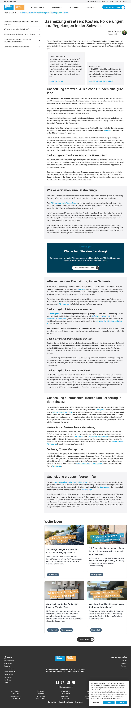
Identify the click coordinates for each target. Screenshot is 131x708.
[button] (38, 7)
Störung (6, 683)
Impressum (79, 702)
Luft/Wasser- (79, 437)
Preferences (96, 702)
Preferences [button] (116, 698)
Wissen (14, 13)
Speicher (7, 666)
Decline (109, 702)
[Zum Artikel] (64, 535)
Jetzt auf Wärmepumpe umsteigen (101, 81)
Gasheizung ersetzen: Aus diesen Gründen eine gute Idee (21, 23)
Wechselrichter (9, 669)
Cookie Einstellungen (66, 702)
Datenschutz (52, 702)
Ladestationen (8, 674)
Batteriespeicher (9, 671)
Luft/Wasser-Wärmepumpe (102, 316)
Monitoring (7, 680)
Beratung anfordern (56, 81)
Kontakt (123, 669)
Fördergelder (74, 7)
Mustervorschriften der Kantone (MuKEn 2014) (70, 482)
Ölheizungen (81, 289)
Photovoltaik (55, 7)
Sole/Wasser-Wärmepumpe (57, 319)
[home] (14, 7)
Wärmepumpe (64, 304)
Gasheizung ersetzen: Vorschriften (16, 47)
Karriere (123, 663)
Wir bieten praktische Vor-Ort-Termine (64, 203)
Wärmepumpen (36, 7)
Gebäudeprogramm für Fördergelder (89, 464)
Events (123, 666)
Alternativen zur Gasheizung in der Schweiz (19, 34)
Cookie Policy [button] (108, 696)
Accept (121, 702)
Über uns (124, 660)
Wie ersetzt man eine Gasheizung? (16, 29)
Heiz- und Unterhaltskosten (62, 412)
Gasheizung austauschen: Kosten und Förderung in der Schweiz (17, 40)
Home (6, 13)
